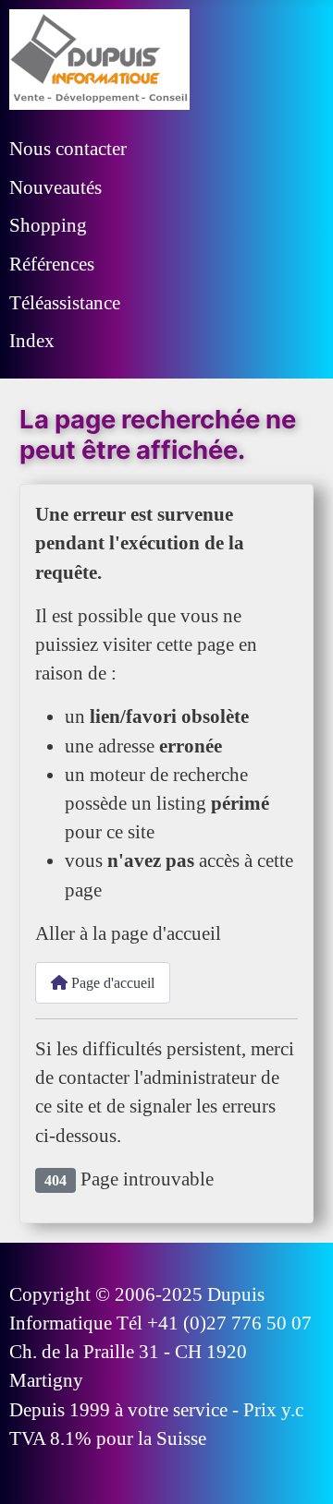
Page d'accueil (111, 983)
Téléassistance (64, 302)
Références (51, 263)
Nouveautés (55, 187)
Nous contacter (68, 148)
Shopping (48, 224)
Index (32, 340)
